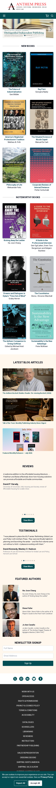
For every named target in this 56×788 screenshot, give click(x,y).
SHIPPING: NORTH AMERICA (28, 762)
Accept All (35, 783)
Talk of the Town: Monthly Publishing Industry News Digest (24, 423)
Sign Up (28, 663)
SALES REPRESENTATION (28, 753)
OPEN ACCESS (28, 696)
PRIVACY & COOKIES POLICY (28, 706)
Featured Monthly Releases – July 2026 (17, 453)
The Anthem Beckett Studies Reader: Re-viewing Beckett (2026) (27, 393)
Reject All (20, 783)
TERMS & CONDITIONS (28, 710)
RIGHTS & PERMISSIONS (28, 701)
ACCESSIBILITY (28, 715)
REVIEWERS (28, 736)
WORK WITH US (28, 692)
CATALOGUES (28, 722)
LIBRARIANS (28, 732)
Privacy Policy (47, 777)
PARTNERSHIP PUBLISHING (28, 746)
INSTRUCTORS (28, 741)
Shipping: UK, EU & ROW (28, 767)
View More (28, 520)
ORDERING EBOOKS (28, 757)
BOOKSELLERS (28, 727)
